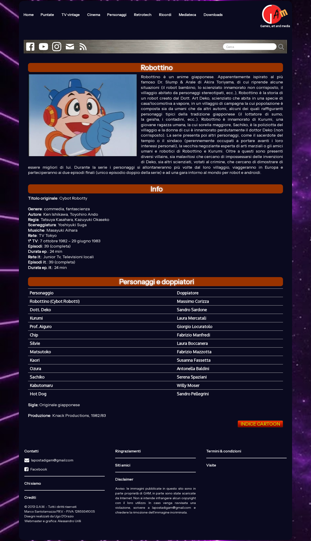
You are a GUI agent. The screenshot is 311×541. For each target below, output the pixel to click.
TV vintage (70, 14)
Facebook (38, 469)
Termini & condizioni (223, 451)
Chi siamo (32, 483)
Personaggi (117, 14)
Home (28, 14)
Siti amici (122, 465)
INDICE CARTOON (260, 424)
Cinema (93, 14)
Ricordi (165, 14)
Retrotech (143, 14)
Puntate (48, 14)
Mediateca (188, 14)
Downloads (213, 14)
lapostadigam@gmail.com (52, 460)
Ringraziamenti (128, 451)
